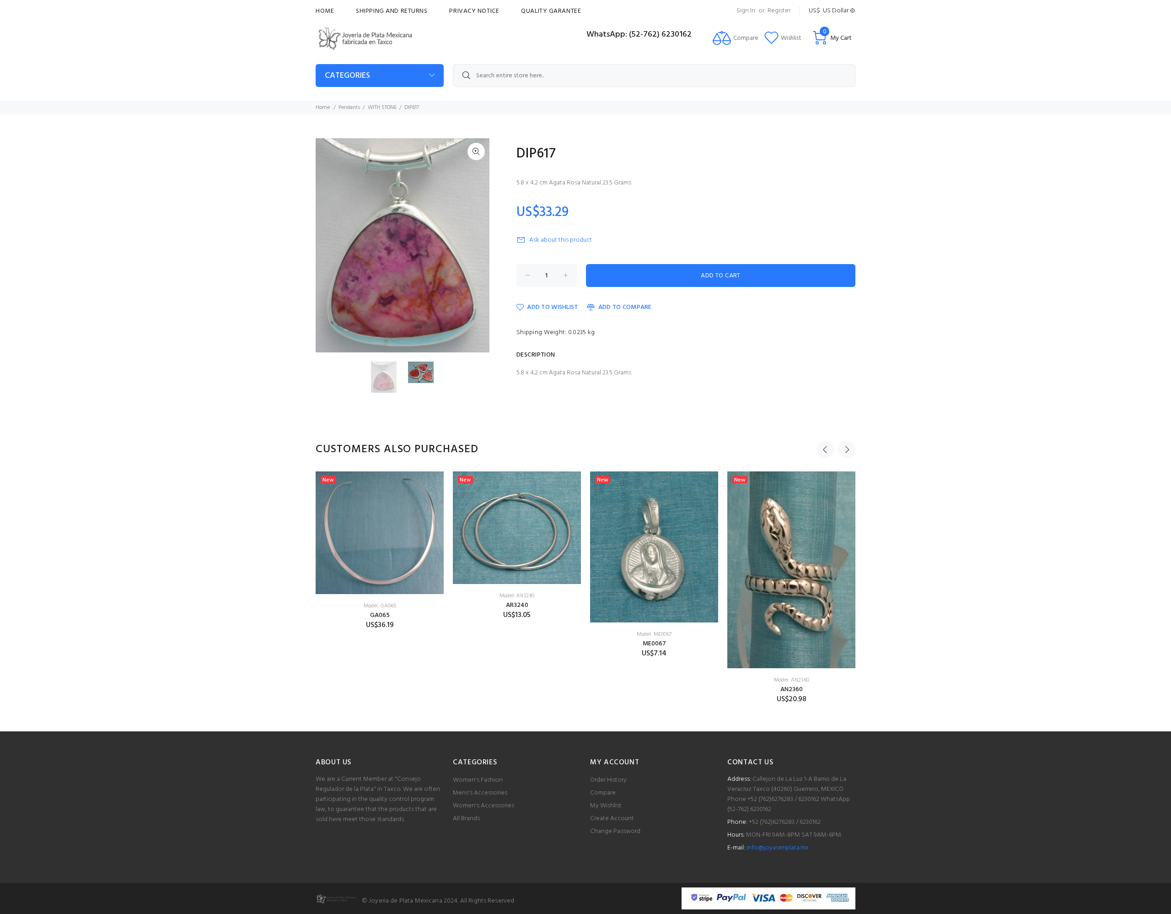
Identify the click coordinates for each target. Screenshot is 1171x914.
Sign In (745, 10)
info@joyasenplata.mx (778, 848)
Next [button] (846, 449)
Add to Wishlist (552, 307)
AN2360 (791, 689)
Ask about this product (560, 240)
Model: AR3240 (517, 595)
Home (325, 11)
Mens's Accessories (480, 793)
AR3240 (517, 605)
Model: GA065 (380, 606)
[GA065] (380, 532)
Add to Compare (624, 307)
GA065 (380, 615)
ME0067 (654, 643)
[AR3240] (517, 527)
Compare (603, 793)
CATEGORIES (347, 75)
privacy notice (474, 11)
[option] (389, 377)
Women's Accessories (483, 805)
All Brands (466, 818)
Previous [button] (825, 449)
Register (779, 10)
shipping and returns (391, 11)
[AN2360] (791, 569)
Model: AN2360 (791, 680)
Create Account (612, 818)
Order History (608, 780)
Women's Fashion (478, 780)
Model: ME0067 (654, 634)
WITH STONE (382, 107)
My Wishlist (606, 805)
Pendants (349, 107)
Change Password (615, 831)
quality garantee (551, 11)
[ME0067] (654, 546)
